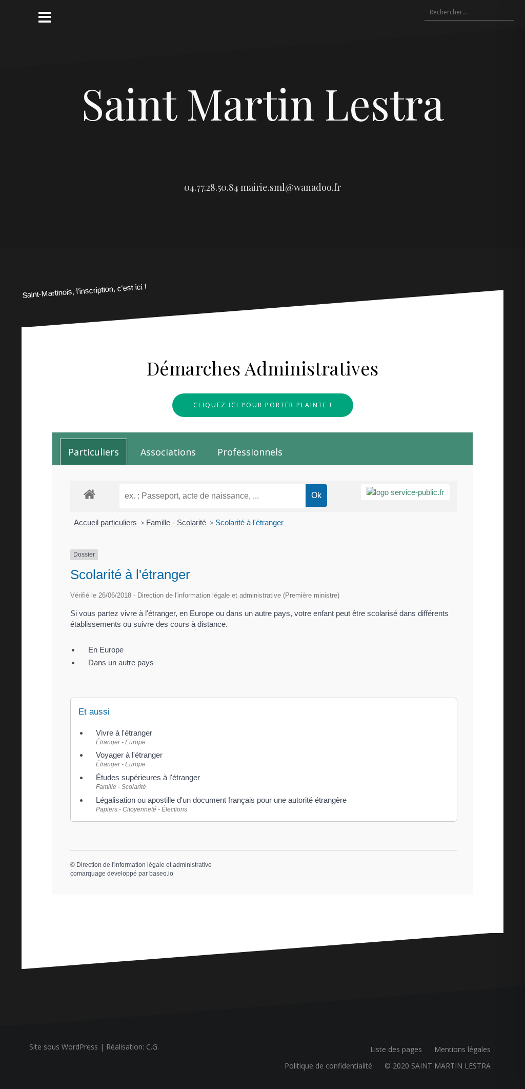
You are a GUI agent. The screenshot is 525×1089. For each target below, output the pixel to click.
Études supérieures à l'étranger (148, 777)
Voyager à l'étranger (129, 754)
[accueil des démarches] (89, 493)
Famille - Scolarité (177, 522)
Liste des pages (396, 1049)
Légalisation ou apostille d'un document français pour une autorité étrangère (221, 800)
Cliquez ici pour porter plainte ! (262, 405)
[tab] (93, 452)
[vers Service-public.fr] (405, 492)
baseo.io (161, 873)
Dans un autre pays (121, 662)
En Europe (106, 649)
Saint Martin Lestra (263, 103)
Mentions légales (462, 1049)
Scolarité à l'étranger (249, 522)
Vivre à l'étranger (124, 732)
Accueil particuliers (106, 522)
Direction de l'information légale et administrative (144, 864)
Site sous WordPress (63, 1047)
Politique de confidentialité (328, 1066)
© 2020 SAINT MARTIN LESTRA (438, 1066)
